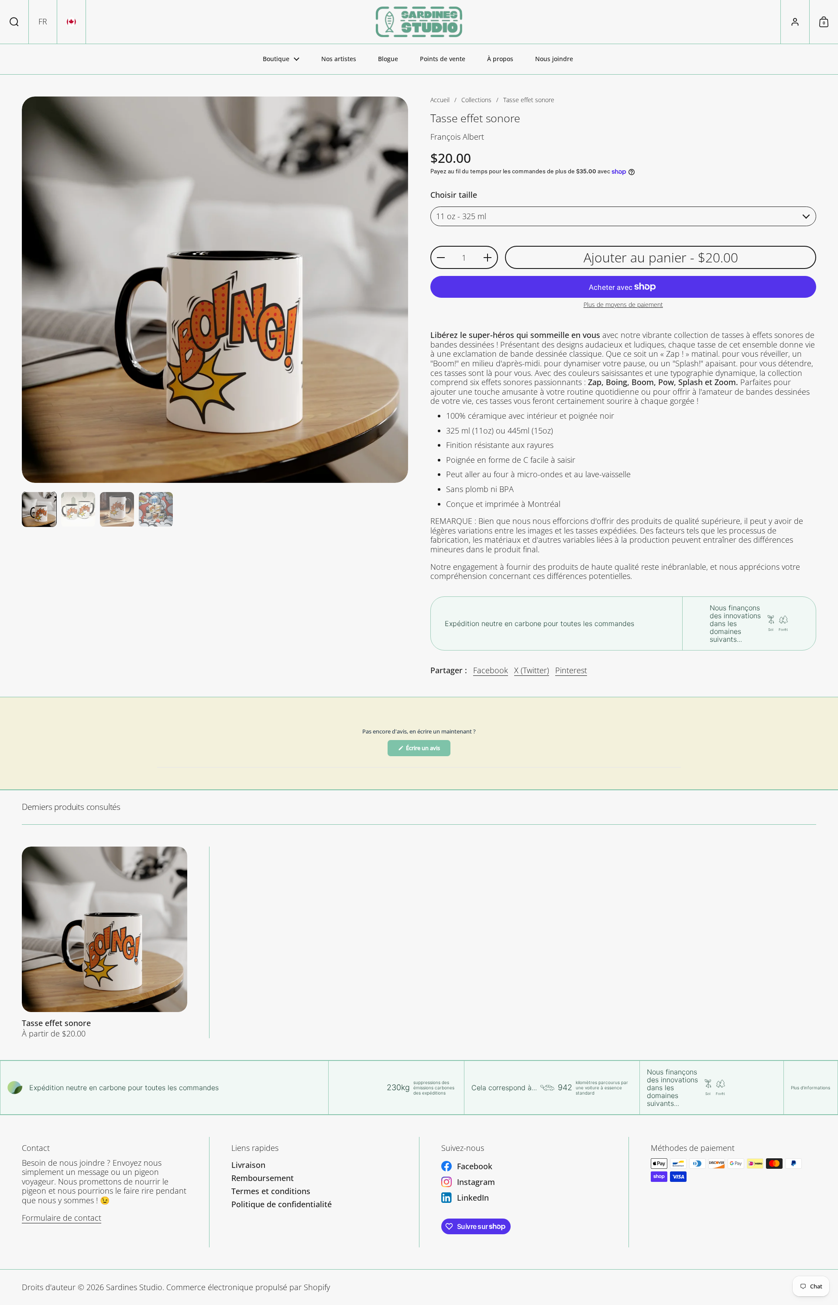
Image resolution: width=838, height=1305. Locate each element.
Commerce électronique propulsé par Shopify (248, 1287)
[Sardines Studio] (419, 22)
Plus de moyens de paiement (623, 305)
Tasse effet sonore (104, 942)
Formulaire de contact (61, 1217)
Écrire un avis (428, 750)
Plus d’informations (810, 1087)
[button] (14, 22)
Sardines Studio (134, 1287)
